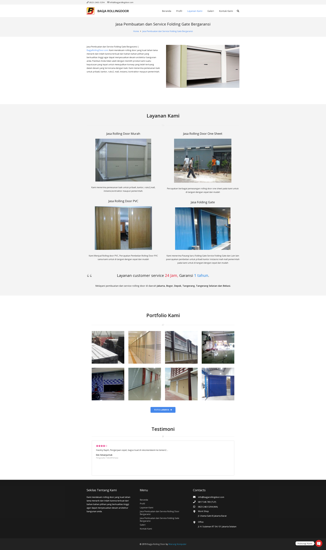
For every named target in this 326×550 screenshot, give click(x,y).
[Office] (195, 522)
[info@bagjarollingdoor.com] (195, 497)
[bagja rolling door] (108, 347)
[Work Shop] (195, 511)
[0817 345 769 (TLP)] (195, 502)
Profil (142, 503)
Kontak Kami (146, 528)
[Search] (238, 11)
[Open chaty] (318, 543)
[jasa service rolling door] (218, 384)
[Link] (90, 11)
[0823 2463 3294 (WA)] (195, 507)
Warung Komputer (177, 544)
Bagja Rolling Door (156, 544)
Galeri (142, 524)
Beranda (144, 499)
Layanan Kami (146, 507)
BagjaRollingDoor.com (97, 50)
